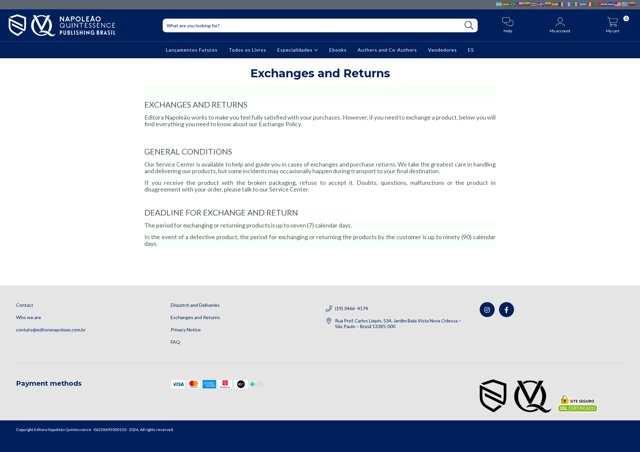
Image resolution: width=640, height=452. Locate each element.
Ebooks (338, 50)
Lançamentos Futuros (192, 50)
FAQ (175, 342)
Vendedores (442, 50)
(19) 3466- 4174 (351, 308)
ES (471, 50)
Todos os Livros (247, 50)
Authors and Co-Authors (387, 50)
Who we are (28, 317)
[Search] (469, 25)
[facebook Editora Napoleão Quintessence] (506, 309)
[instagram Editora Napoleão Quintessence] (487, 309)
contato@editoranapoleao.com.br (51, 329)
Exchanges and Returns (195, 317)
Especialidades (295, 50)
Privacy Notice (186, 329)
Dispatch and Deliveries (195, 305)
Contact (24, 305)
